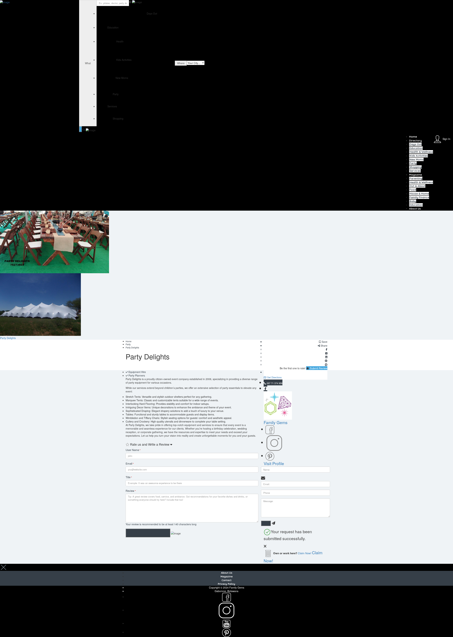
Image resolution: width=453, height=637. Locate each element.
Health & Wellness (421, 152)
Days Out (415, 144)
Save (324, 341)
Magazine (415, 174)
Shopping (415, 167)
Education (416, 148)
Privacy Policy (226, 584)
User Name (133, 450)
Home (413, 136)
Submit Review (318, 368)
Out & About (417, 186)
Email (130, 464)
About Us (415, 208)
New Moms (416, 159)
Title (129, 477)
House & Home (419, 193)
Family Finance (419, 197)
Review (131, 491)
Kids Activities (418, 155)
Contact (226, 580)
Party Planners (136, 375)
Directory (415, 140)
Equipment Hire (137, 372)
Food (412, 189)
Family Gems (276, 422)
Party (413, 163)
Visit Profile (274, 463)
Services (415, 170)
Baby (412, 201)
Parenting (415, 178)
